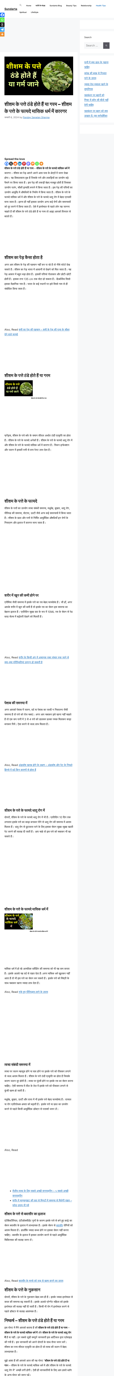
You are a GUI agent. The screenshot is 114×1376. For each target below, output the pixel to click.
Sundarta (10, 9)
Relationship (86, 5)
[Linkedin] (20, 164)
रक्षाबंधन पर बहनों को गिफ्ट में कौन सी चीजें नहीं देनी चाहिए (96, 100)
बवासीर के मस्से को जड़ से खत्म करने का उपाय (41, 1280)
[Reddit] (15, 164)
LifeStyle (34, 12)
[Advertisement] (39, 35)
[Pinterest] (24, 164)
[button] (20, 5)
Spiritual (22, 12)
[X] (11, 164)
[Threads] (2, 24)
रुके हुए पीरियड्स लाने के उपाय (33, 991)
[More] (41, 164)
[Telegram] (2, 29)
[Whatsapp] (37, 164)
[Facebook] (7, 164)
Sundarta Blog (56, 5)
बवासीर (59, 1225)
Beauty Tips (71, 5)
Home (28, 5)
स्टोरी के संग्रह (40, 5)
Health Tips (101, 5)
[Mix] (33, 164)
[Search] (106, 45)
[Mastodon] (28, 164)
